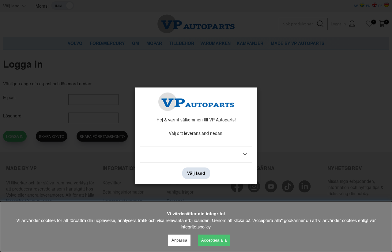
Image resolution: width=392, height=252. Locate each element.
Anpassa (179, 240)
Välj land (196, 173)
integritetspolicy (195, 226)
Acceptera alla (214, 240)
